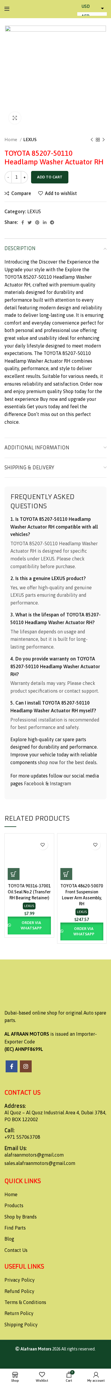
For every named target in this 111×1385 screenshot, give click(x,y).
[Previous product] (92, 140)
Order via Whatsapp (31, 925)
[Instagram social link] (26, 1066)
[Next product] (104, 140)
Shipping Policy (21, 1324)
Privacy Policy (19, 1280)
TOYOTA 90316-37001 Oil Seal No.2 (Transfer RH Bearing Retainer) (29, 892)
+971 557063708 (22, 1137)
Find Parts (15, 1227)
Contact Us (16, 1250)
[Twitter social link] (29, 222)
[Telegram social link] (52, 222)
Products (13, 1205)
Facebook (34, 783)
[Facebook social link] (23, 222)
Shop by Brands (20, 1216)
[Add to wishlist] (43, 844)
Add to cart (49, 177)
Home (11, 139)
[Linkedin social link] (44, 222)
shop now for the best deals (67, 762)
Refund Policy (19, 1291)
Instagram (60, 783)
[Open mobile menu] (6, 9)
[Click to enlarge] (15, 118)
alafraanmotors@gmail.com (34, 1154)
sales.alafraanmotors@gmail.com (39, 1163)
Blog (9, 1238)
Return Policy (18, 1313)
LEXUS (29, 139)
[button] (14, 874)
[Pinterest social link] (37, 222)
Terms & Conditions (25, 1302)
